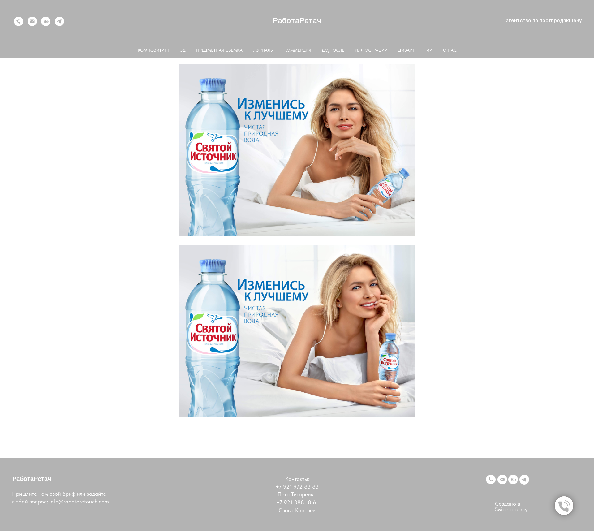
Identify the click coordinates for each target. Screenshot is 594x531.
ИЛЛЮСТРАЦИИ (371, 50)
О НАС (450, 50)
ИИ (429, 50)
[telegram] (59, 21)
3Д (183, 50)
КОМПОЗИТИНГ (154, 50)
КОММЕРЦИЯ (297, 50)
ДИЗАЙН (407, 50)
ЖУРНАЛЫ (263, 50)
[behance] (45, 21)
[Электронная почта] (32, 21)
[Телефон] (18, 21)
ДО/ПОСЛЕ (333, 50)
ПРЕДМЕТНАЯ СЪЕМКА (219, 50)
